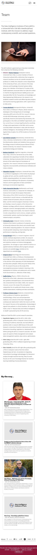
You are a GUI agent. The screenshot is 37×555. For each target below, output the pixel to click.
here (17, 249)
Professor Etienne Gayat (10, 293)
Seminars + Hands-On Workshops (17, 517)
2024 (6, 407)
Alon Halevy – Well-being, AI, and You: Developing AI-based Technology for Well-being (17, 479)
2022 (6, 444)
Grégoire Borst (7, 255)
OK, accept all (15, 549)
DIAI (8, 444)
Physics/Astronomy (16, 444)
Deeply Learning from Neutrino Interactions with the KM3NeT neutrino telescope (17, 442)
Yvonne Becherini (8, 107)
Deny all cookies (26, 549)
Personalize (18, 551)
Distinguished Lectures (15, 407)
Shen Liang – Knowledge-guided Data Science (16, 515)
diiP (8, 407)
